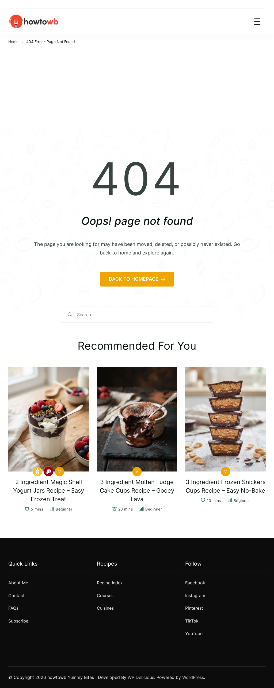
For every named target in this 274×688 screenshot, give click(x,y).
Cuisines (105, 608)
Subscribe (18, 621)
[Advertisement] (137, 85)
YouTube (194, 633)
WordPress (193, 677)
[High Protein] (48, 471)
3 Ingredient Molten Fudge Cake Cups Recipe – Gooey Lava (137, 490)
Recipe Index (110, 582)
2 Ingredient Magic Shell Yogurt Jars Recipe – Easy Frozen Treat (48, 490)
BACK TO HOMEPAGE (134, 279)
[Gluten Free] (37, 471)
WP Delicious (141, 677)
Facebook (195, 582)
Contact (16, 595)
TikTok (192, 621)
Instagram (195, 595)
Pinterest (194, 608)
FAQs (13, 608)
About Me (18, 582)
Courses (105, 595)
